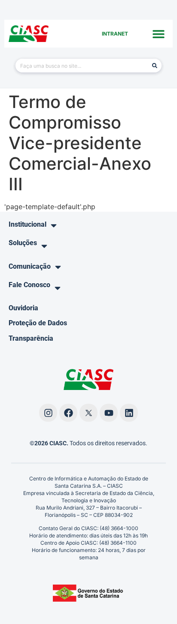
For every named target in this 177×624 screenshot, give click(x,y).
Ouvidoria (23, 308)
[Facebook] (68, 413)
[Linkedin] (129, 413)
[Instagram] (48, 413)
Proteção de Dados (38, 323)
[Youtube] (109, 413)
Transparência (31, 338)
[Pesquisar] (155, 65)
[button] (158, 33)
